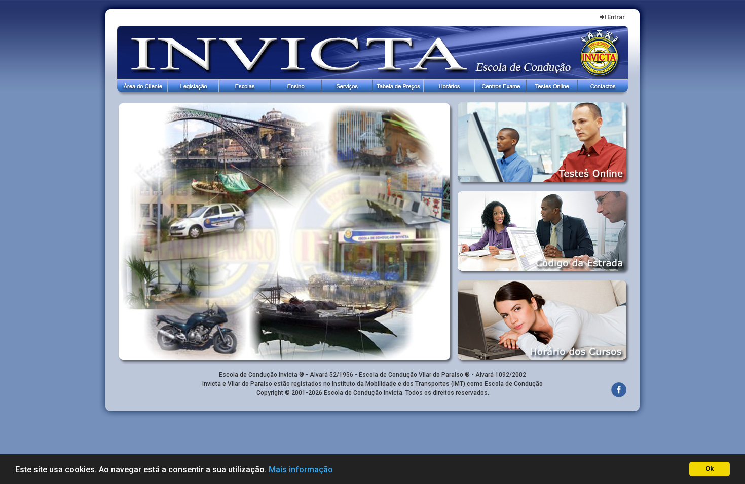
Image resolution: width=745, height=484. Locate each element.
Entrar (616, 17)
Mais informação (301, 469)
